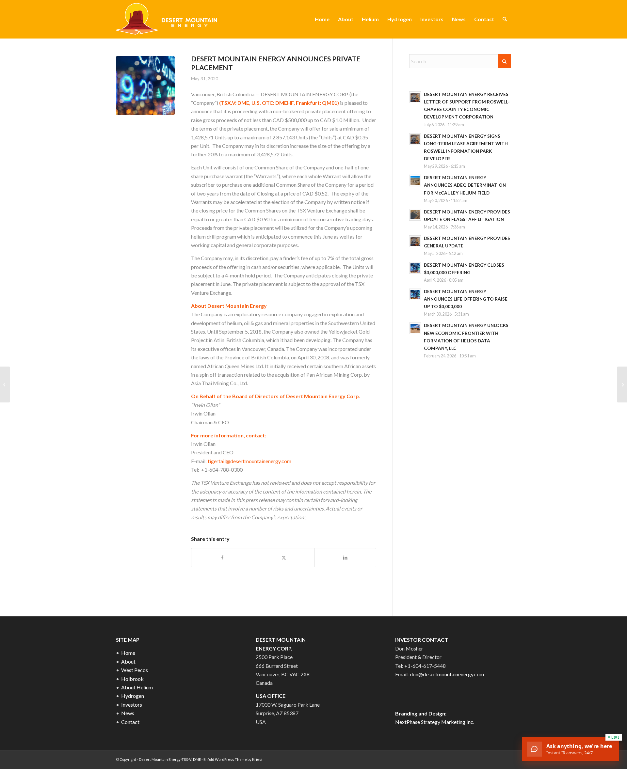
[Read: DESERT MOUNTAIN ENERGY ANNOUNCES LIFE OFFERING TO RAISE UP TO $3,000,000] (415, 294)
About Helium (137, 687)
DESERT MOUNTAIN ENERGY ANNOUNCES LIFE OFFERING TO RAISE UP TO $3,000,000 (465, 299)
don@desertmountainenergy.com (447, 674)
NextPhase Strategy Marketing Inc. (434, 722)
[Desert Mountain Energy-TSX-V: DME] (167, 19)
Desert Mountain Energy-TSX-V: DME (170, 759)
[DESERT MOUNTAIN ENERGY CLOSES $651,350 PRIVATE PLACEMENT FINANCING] (622, 384)
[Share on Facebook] (222, 557)
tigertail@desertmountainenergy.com (249, 461)
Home (128, 653)
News (127, 713)
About (128, 661)
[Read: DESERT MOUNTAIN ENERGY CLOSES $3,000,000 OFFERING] (415, 268)
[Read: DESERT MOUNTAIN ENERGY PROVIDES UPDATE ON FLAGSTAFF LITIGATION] (415, 215)
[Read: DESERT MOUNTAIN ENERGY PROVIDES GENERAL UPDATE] (415, 241)
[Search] (504, 19)
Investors (131, 704)
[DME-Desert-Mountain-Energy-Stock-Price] (145, 85)
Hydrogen (132, 696)
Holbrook (132, 679)
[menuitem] (322, 19)
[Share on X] (283, 557)
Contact (130, 722)
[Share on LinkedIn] (345, 557)
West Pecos (134, 670)
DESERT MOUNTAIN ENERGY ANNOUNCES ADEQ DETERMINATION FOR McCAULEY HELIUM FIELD (465, 185)
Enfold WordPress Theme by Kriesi (232, 759)
